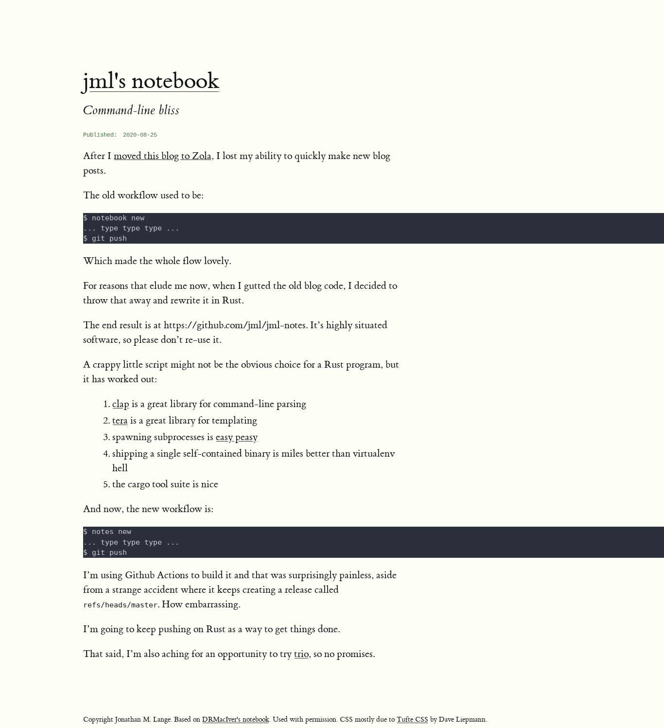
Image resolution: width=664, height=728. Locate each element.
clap (120, 404)
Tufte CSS (412, 719)
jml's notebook (151, 81)
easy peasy (237, 437)
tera (120, 420)
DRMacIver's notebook (235, 719)
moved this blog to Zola (162, 156)
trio (301, 654)
